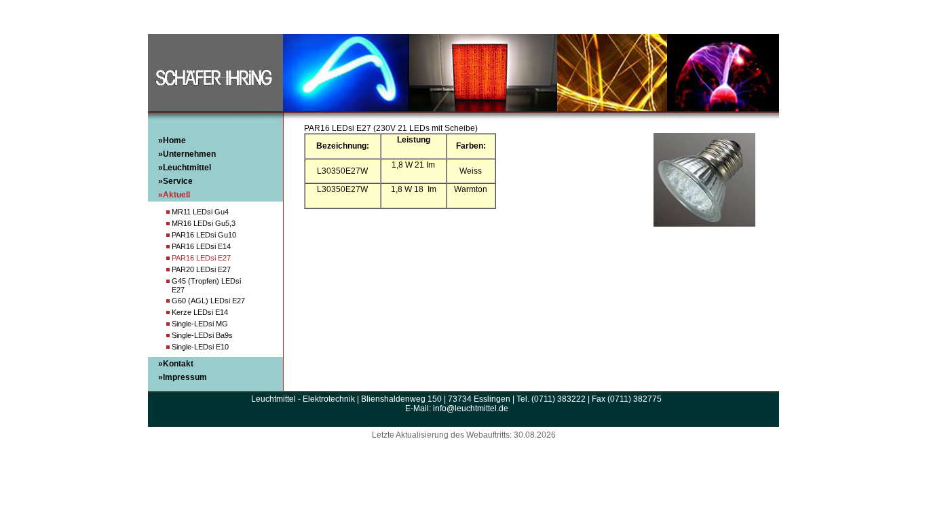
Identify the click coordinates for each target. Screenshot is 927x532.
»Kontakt (175, 363)
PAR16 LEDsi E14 (201, 246)
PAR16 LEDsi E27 (201, 258)
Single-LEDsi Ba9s (202, 335)
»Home (172, 140)
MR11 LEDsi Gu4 (200, 212)
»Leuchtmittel (184, 167)
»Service (175, 181)
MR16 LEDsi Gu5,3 (203, 223)
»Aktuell (174, 195)
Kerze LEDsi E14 (200, 312)
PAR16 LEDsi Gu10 (204, 235)
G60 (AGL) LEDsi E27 (208, 301)
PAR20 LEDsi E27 (201, 269)
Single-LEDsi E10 (200, 347)
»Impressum (182, 377)
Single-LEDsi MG (200, 324)
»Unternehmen (187, 154)
